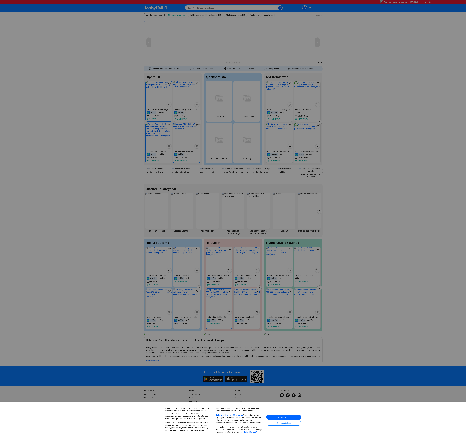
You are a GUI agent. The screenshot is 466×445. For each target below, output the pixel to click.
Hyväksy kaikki (284, 417)
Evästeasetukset (284, 423)
